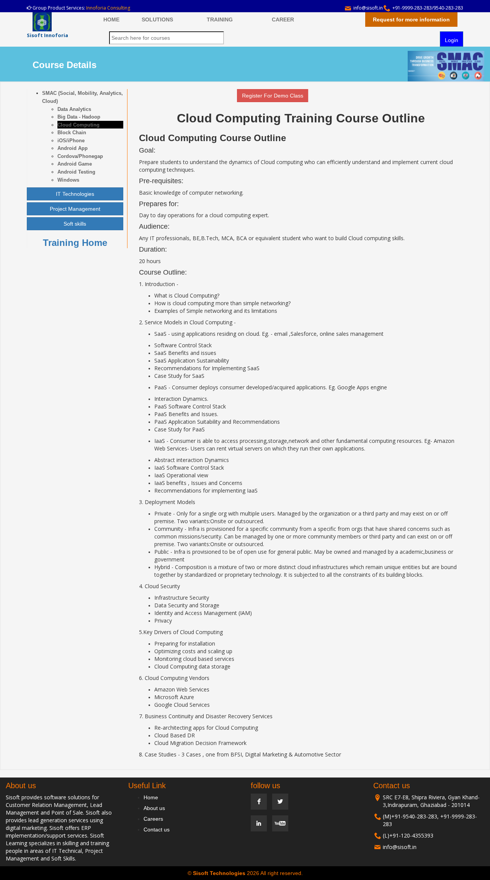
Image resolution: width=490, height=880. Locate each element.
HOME (111, 19)
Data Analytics (74, 109)
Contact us (157, 829)
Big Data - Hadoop (78, 117)
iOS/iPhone (71, 140)
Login (451, 40)
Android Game (74, 164)
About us (154, 808)
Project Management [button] (75, 209)
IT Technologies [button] (75, 194)
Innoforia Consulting (108, 8)
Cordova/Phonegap (80, 156)
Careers (153, 819)
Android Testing (76, 172)
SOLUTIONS (157, 19)
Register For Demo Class (260, 96)
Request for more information (411, 19)
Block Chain (71, 132)
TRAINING (220, 19)
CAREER (283, 19)
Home (151, 797)
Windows (68, 180)
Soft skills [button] (75, 224)
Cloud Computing (78, 125)
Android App (72, 148)
